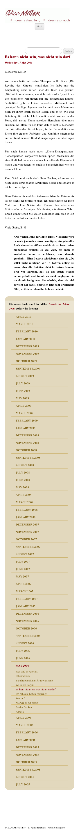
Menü (39, 26)
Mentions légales (56, 827)
